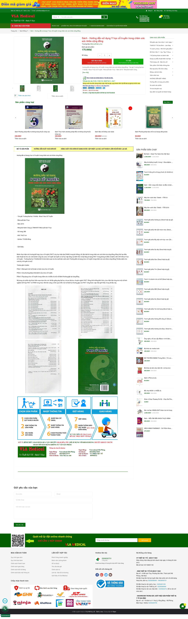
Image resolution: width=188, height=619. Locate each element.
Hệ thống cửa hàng (171, 10)
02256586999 (152, 580)
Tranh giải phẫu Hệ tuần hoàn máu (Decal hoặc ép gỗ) (157, 230)
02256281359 (161, 584)
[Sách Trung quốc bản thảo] (154, 119)
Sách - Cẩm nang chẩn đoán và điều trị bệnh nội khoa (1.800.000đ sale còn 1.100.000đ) (158, 185)
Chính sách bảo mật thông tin (20, 572)
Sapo (114, 612)
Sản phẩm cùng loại (24, 102)
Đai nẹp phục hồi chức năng (158, 68)
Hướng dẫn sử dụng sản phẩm (159, 82)
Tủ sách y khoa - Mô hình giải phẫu (161, 49)
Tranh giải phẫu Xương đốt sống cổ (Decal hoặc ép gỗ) (157, 319)
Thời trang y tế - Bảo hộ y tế (158, 62)
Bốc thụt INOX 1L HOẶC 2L (152, 391)
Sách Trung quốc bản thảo (143, 136)
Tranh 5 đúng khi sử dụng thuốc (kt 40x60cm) (158, 172)
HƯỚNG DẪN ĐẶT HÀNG (158, 78)
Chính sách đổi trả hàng (18, 569)
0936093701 (107, 558)
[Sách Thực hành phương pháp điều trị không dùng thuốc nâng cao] (34, 117)
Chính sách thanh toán (18, 563)
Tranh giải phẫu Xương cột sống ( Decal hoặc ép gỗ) (158, 329)
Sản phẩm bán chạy (146, 149)
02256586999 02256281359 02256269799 (144, 19)
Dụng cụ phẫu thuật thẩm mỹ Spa (160, 58)
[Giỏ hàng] (160, 17)
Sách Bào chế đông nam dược (64, 132)
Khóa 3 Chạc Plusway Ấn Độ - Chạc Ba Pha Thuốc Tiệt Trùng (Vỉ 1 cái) (158, 399)
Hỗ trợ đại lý (55, 563)
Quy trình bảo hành (17, 560)
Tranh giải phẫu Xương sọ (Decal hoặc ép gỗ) (158, 220)
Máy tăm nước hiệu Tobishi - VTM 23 (156, 197)
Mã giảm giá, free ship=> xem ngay (161, 42)
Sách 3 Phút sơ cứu (150, 378)
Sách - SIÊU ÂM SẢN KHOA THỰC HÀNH (157, 418)
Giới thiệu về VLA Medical (59, 575)
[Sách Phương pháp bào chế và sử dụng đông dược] (114, 117)
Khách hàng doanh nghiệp (60, 557)
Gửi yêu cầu (19, 525)
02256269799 (152, 603)
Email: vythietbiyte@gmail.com (41, 10)
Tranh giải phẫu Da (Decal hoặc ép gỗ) (156, 299)
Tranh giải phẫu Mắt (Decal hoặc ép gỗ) (156, 289)
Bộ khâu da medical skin (152, 348)
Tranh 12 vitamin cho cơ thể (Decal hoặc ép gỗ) (158, 279)
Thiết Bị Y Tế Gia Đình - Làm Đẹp (160, 45)
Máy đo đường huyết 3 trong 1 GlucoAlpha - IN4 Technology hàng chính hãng (158, 162)
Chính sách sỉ (56, 569)
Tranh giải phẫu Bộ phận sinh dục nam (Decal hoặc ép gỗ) (158, 240)
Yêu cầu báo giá (57, 566)
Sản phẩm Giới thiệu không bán (160, 65)
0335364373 (163, 589)
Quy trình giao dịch (16, 557)
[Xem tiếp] (85, 72)
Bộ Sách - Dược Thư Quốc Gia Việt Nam (157, 154)
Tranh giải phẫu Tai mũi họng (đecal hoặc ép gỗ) (158, 309)
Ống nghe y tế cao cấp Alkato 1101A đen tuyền (157, 339)
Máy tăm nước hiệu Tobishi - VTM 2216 (156, 207)
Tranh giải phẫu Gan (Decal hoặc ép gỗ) (157, 259)
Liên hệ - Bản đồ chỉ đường (60, 572)
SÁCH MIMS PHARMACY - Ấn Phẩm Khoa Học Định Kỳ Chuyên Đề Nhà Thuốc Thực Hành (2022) (157, 428)
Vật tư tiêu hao (154, 75)
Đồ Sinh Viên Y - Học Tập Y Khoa (160, 52)
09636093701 (162, 580)
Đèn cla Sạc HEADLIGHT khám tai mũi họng (158, 410)
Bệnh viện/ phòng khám (59, 560)
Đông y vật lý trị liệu (156, 72)
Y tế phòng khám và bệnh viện (159, 55)
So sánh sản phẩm (156, 85)
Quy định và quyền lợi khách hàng (160, 92)
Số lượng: (85, 55)
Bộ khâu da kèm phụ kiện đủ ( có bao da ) (157, 368)
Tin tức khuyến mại (156, 88)
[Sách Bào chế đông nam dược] (74, 117)
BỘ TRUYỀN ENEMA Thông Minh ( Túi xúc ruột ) (157, 358)
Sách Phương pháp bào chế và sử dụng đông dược (111, 132)
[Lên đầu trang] (185, 593)
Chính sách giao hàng (17, 566)
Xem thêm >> (168, 102)
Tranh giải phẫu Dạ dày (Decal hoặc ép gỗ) (157, 249)
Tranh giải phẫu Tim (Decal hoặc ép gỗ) (156, 269)
